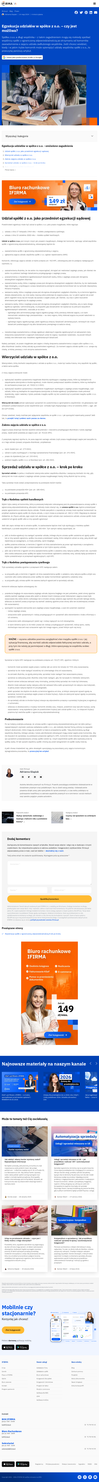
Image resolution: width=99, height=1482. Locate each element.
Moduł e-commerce (43, 1389)
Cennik (4, 1371)
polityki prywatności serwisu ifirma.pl (44, 920)
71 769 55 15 (91, 1425)
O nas (4, 1368)
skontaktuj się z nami (55, 851)
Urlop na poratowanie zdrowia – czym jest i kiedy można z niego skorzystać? (23, 1239)
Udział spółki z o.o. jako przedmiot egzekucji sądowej (27, 151)
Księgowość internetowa (45, 1382)
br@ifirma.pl (6, 1437)
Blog (72, 1368)
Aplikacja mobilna (42, 1400)
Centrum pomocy (77, 1371)
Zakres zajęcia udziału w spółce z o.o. (20, 159)
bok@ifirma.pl (6, 1425)
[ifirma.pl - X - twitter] (85, 1477)
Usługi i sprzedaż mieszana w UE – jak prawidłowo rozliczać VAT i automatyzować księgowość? (72, 1161)
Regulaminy (39, 1464)
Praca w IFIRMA (7, 1375)
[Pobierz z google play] (22, 1347)
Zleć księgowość (13, 1330)
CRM (38, 1396)
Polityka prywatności (52, 1464)
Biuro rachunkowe (43, 1375)
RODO (90, 1464)
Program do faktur (42, 1386)
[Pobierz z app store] (8, 1347)
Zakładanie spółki (42, 1371)
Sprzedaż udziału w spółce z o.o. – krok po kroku (25, 163)
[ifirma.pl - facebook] (79, 1477)
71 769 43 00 (91, 1449)
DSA (95, 1464)
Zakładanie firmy (42, 1368)
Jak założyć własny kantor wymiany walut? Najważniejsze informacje (22, 1160)
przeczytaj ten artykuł (39, 751)
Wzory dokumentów (78, 1378)
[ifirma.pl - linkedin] (90, 1477)
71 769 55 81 (91, 1437)
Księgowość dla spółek (44, 1378)
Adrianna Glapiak (11, 14)
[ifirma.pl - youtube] (95, 1477)
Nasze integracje (76, 1382)
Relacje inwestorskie (69, 1464)
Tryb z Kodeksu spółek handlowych (19, 167)
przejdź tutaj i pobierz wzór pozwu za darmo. (26, 418)
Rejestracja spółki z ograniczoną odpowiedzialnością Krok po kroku (33, 934)
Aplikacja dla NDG (42, 1393)
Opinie (4, 1378)
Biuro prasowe (6, 1382)
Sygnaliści (81, 1464)
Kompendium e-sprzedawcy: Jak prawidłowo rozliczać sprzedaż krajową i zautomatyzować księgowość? (73, 1240)
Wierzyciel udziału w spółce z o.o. (18, 155)
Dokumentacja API (77, 1386)
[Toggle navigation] (94, 3)
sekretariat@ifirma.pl (8, 1449)
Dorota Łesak (12, 1197)
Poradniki (74, 1375)
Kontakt (4, 1386)
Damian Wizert (62, 1197)
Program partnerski (8, 1389)
